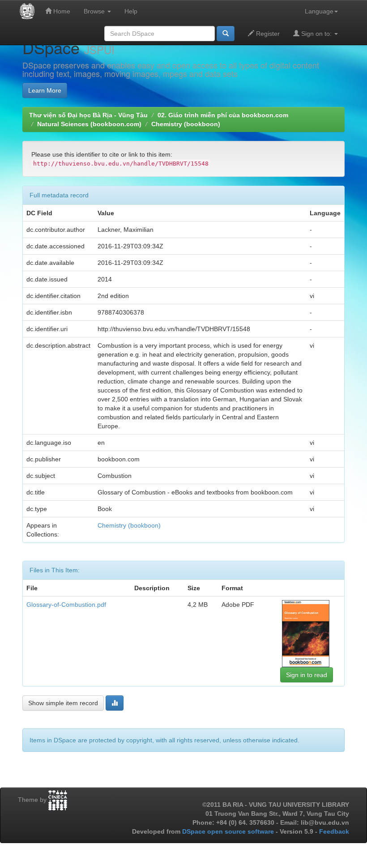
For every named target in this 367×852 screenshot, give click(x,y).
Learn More (44, 90)
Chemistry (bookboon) (185, 124)
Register (267, 33)
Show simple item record (63, 703)
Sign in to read (306, 674)
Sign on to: (316, 33)
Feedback (334, 831)
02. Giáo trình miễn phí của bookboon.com (223, 115)
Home (60, 11)
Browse (95, 11)
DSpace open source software (229, 831)
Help (130, 11)
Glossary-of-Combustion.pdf (66, 604)
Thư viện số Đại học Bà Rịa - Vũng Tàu (88, 115)
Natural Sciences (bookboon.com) (89, 124)
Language (319, 11)
